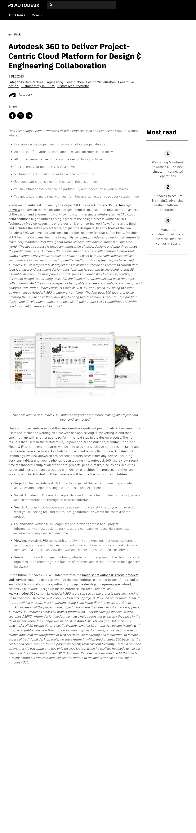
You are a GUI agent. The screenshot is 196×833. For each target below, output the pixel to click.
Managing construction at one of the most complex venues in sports (168, 237)
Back (17, 34)
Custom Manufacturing (73, 86)
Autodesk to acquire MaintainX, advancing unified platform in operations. (168, 203)
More (35, 15)
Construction (75, 82)
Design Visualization (101, 82)
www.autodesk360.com (25, 593)
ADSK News (16, 15)
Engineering (54, 82)
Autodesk (25, 94)
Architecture (34, 82)
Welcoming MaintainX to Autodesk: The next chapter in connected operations (168, 169)
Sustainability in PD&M (38, 86)
